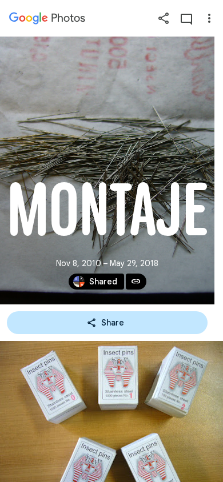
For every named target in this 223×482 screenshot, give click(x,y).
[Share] (163, 18)
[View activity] (186, 18)
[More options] (209, 18)
